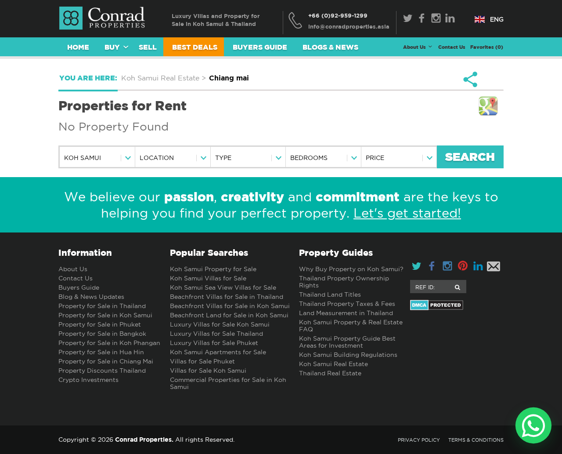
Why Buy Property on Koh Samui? (351, 268)
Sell (148, 47)
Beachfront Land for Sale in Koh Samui (229, 315)
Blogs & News (330, 47)
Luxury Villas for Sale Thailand (216, 333)
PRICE (375, 157)
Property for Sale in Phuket (99, 324)
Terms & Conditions (476, 440)
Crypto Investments (88, 379)
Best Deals (194, 47)
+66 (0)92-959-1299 (337, 15)
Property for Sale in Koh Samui (105, 315)
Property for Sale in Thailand (102, 305)
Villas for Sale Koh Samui (208, 370)
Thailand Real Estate (330, 373)
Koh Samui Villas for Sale (208, 278)
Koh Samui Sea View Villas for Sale (223, 287)
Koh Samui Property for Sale (213, 268)
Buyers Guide (260, 47)
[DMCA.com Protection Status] (457, 305)
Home (78, 47)
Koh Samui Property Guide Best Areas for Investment (347, 342)
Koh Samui (82, 157)
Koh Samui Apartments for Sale (218, 352)
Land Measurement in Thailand (346, 312)
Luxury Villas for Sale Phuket (214, 342)
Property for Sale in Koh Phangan (109, 342)
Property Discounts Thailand (102, 370)
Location (157, 157)
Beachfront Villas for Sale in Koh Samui (230, 305)
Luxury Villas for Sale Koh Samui (220, 324)
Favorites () (486, 47)
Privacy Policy (419, 440)
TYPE (223, 157)
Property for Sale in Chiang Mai (105, 361)
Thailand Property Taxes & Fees (347, 303)
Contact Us (451, 47)
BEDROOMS (309, 157)
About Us (72, 268)
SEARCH (470, 158)
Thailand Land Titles (330, 294)
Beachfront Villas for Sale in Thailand (226, 296)
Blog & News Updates (91, 296)
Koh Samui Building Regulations (348, 354)
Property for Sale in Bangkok (102, 333)
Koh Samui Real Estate (333, 363)
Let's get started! (407, 213)
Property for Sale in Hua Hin (101, 352)
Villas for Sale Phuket (202, 361)
